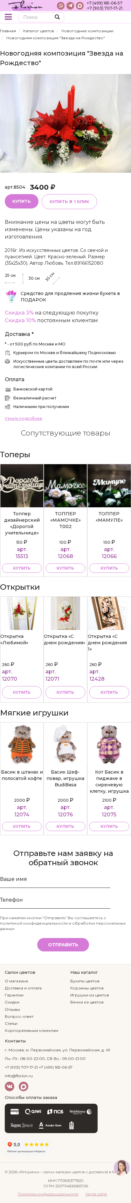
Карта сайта (96, 1194)
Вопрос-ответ (19, 1016)
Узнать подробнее (23, 418)
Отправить (63, 945)
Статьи (11, 1023)
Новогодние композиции (87, 30)
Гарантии (14, 995)
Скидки (12, 1002)
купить (22, 568)
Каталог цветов (38, 30)
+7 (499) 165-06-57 (104, 3)
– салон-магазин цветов (62, 1171)
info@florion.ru (19, 1075)
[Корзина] (121, 17)
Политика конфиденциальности (48, 1194)
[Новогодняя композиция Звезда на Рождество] (65, 123)
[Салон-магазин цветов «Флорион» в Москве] (25, 5)
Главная (8, 30)
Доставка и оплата (23, 988)
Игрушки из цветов (89, 995)
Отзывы (12, 1009)
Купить (21, 201)
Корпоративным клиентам (31, 1030)
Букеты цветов (85, 981)
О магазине (16, 981)
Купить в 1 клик (69, 201)
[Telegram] (70, 6)
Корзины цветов (87, 988)
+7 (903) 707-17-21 (104, 8)
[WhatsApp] (61, 6)
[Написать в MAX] (80, 6)
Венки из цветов (87, 1002)
